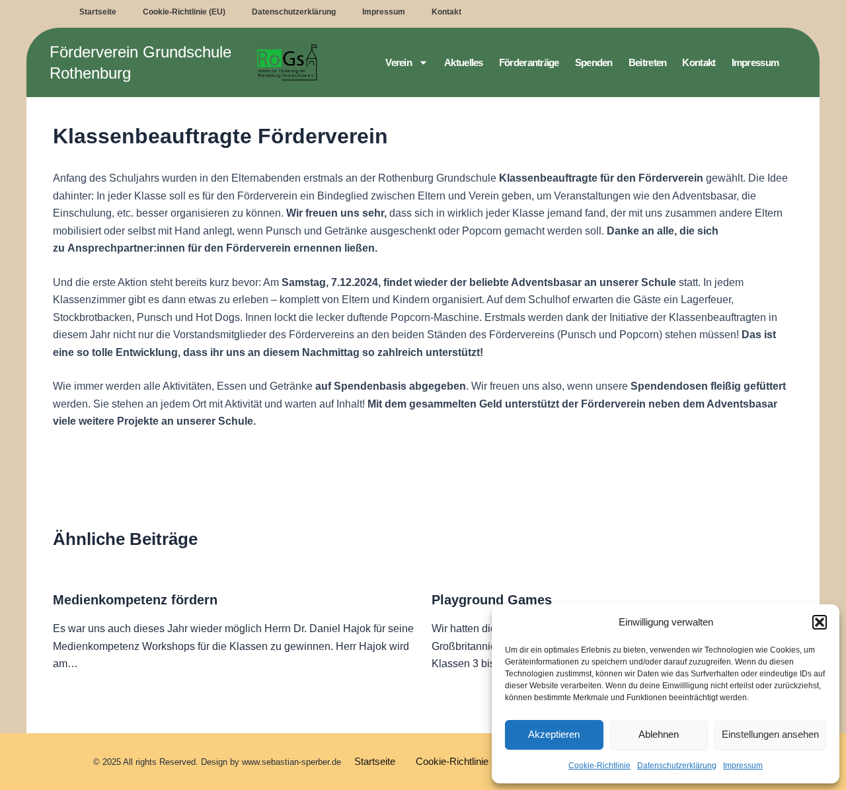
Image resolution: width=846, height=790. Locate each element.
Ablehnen (658, 734)
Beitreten (648, 62)
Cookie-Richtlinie (599, 765)
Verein (398, 62)
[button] (819, 622)
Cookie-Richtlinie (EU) (184, 12)
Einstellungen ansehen (770, 734)
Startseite (97, 12)
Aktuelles (463, 62)
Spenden (594, 62)
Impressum (743, 765)
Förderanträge (529, 62)
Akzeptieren (554, 734)
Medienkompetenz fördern (135, 599)
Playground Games (492, 599)
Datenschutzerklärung (676, 765)
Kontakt (446, 12)
